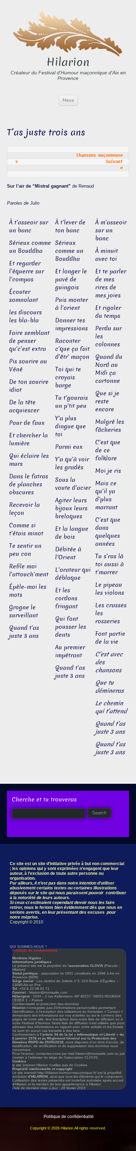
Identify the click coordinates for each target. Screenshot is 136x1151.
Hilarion (68, 62)
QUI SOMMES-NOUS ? (28, 946)
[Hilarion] (68, 32)
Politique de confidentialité (69, 1116)
